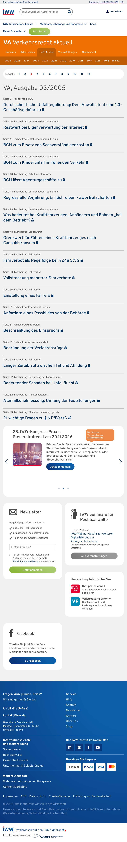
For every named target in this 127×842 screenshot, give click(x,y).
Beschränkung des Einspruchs (32, 330)
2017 (89, 60)
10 (75, 74)
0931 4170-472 (15, 708)
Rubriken (11, 52)
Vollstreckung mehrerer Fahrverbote (37, 278)
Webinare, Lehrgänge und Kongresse (27, 781)
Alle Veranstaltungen (94, 556)
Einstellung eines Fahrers (27, 295)
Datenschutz (37, 796)
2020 (63, 60)
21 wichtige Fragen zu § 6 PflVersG (35, 418)
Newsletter (73, 710)
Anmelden (116, 11)
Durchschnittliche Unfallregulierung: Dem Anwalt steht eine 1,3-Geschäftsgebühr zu (62, 107)
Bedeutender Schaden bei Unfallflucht (39, 383)
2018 (80, 60)
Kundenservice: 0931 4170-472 (103, 2)
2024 (26, 60)
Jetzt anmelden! (60, 467)
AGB (23, 796)
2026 (8, 60)
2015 (106, 60)
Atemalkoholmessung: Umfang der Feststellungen (50, 400)
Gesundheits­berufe (15, 760)
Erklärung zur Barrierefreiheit (92, 796)
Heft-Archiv (46, 52)
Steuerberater (12, 749)
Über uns (72, 721)
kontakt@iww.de (14, 716)
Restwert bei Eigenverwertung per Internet (44, 127)
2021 (54, 60)
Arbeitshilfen (27, 52)
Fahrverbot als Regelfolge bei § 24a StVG (42, 260)
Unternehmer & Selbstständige (23, 766)
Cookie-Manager (59, 796)
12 (89, 74)
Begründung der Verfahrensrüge (33, 348)
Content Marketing (15, 787)
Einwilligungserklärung (25, 561)
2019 (72, 60)
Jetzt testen (39, 31)
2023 (36, 60)
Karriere (71, 716)
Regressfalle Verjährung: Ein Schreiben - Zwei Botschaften (58, 197)
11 (82, 74)
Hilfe (122, 2)
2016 (98, 60)
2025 (17, 60)
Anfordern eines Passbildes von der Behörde (45, 313)
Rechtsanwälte (12, 755)
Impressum (10, 796)
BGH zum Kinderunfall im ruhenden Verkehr (44, 162)
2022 (45, 60)
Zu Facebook (33, 661)
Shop (93, 24)
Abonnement (88, 52)
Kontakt (71, 705)
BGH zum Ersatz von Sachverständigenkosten (46, 145)
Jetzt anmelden (33, 570)
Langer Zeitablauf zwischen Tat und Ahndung (45, 365)
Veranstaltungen (67, 52)
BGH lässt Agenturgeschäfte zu (33, 180)
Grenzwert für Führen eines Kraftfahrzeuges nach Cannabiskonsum (49, 240)
